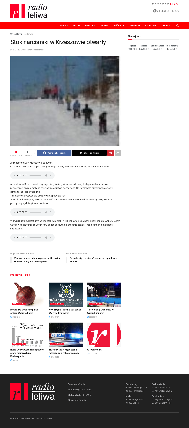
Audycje (89, 25)
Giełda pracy (151, 25)
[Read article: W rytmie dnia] (104, 335)
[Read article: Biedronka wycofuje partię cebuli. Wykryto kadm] (27, 295)
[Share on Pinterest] (110, 153)
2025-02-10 (54, 357)
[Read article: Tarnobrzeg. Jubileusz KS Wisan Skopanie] (104, 295)
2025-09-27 (54, 317)
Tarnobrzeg (57, 304)
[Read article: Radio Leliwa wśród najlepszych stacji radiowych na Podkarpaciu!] (27, 335)
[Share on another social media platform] (118, 153)
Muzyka (76, 25)
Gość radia (118, 25)
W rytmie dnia (94, 349)
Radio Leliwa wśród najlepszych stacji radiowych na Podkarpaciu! (27, 353)
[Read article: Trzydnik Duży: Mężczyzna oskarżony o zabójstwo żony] (66, 335)
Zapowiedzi (134, 25)
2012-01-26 (15, 50)
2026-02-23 (16, 317)
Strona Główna (16, 34)
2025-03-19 (16, 360)
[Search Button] (177, 25)
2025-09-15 (93, 317)
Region (63, 25)
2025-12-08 (93, 354)
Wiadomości (39, 50)
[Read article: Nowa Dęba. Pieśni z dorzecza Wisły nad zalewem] (66, 295)
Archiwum (29, 34)
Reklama (104, 25)
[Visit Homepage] (28, 11)
